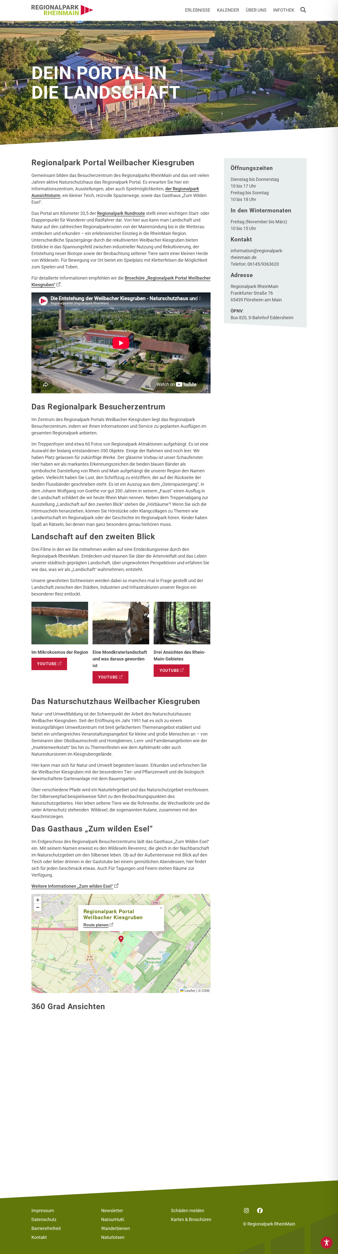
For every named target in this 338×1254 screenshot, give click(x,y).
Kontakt (39, 1237)
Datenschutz (43, 1219)
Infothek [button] (283, 10)
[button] (303, 10)
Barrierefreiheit (46, 1228)
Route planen (96, 925)
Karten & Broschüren (191, 1219)
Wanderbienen (115, 1228)
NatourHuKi (112, 1219)
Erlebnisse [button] (197, 10)
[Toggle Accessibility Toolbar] (326, 1242)
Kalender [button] (228, 10)
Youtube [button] (47, 663)
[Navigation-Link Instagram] (246, 1210)
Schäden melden (187, 1210)
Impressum (42, 1210)
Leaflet (189, 990)
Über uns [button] (256, 10)
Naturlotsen (112, 1237)
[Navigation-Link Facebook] (260, 1210)
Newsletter (112, 1210)
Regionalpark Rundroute (121, 213)
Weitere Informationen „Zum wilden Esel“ (72, 886)
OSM (205, 990)
